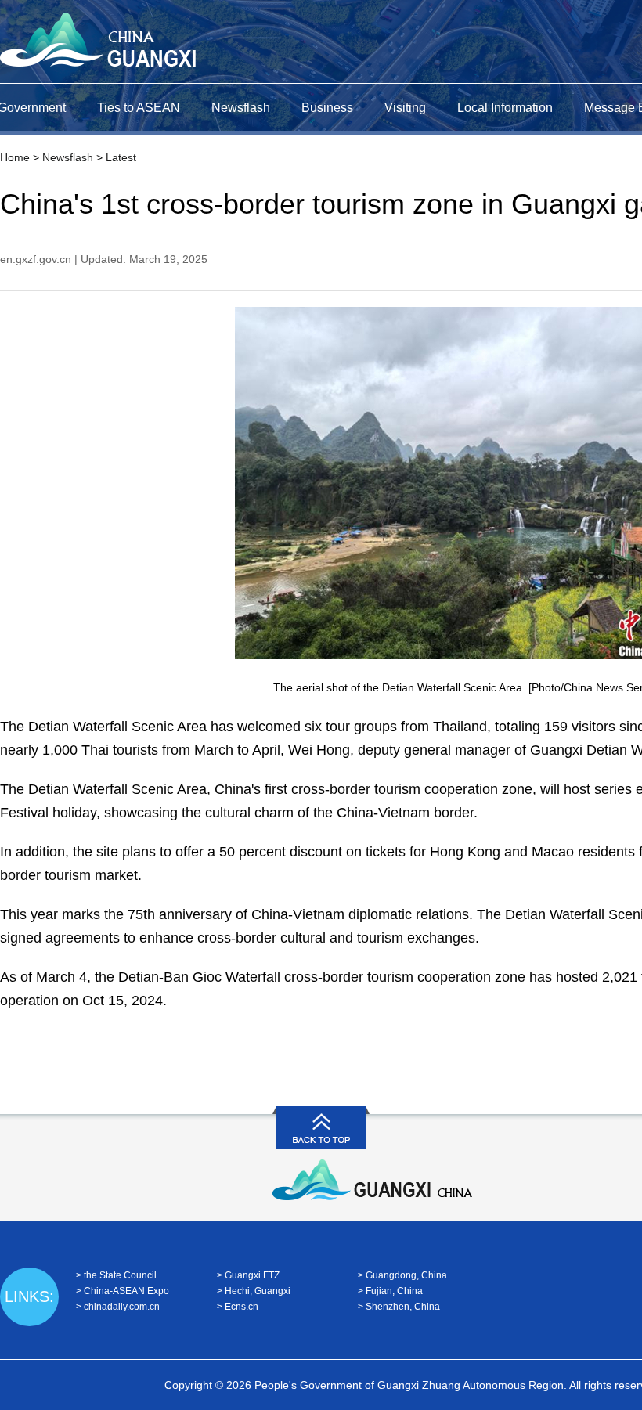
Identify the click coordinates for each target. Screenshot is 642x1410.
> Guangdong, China (402, 1275)
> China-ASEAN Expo (122, 1291)
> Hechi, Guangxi (253, 1291)
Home (15, 157)
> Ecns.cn (237, 1306)
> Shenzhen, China (399, 1306)
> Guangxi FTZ (248, 1275)
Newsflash (67, 157)
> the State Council (116, 1275)
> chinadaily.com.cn (118, 1306)
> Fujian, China (390, 1291)
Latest (121, 157)
